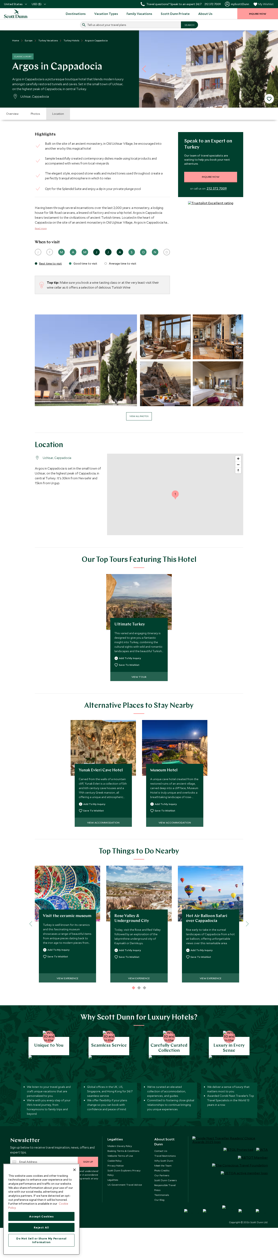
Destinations (76, 14)
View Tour (138, 676)
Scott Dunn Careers (165, 1180)
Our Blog (159, 1199)
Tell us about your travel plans (106, 25)
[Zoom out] (238, 464)
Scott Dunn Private (175, 14)
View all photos (139, 416)
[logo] (20, 13)
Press (157, 1190)
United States (13, 4)
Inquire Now (210, 176)
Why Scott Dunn (163, 1160)
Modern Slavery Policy (119, 1146)
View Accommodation (103, 822)
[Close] (74, 1169)
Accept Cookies (41, 1216)
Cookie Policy (114, 1160)
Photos (35, 114)
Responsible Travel (165, 1185)
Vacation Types (106, 14)
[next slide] (271, 68)
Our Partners (161, 1175)
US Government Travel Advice (124, 1184)
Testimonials (161, 1194)
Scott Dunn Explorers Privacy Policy (123, 1172)
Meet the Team (163, 1165)
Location (58, 114)
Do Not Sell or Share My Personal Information (41, 1240)
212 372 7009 (217, 188)
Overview (12, 114)
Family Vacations (139, 14)
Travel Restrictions (165, 1155)
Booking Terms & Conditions (123, 1150)
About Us (205, 14)
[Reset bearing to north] (238, 470)
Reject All (41, 1227)
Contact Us (160, 1150)
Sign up (88, 1161)
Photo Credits (162, 1170)
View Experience (67, 978)
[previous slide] (145, 68)
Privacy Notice (115, 1165)
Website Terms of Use (120, 1155)
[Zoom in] (238, 459)
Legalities (112, 1179)
